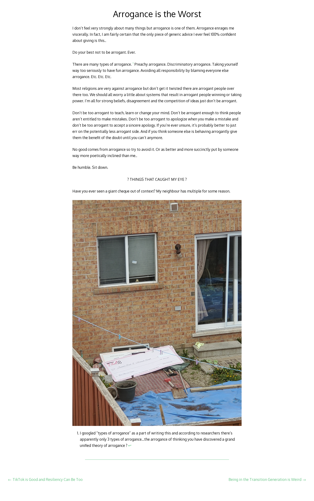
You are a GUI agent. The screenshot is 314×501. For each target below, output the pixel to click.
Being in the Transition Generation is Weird (267, 479)
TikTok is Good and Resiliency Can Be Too (45, 479)
